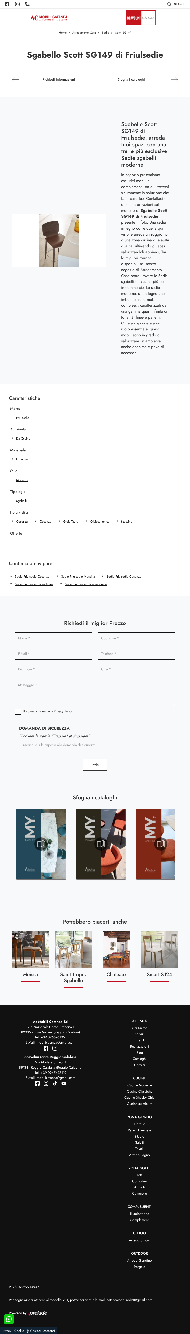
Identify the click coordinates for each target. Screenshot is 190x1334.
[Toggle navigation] (182, 18)
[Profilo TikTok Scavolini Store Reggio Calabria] (53, 1082)
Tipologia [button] (17, 491)
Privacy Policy (63, 711)
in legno (22, 459)
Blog (139, 1052)
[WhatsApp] (9, 1319)
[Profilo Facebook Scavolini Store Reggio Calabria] (38, 1082)
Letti (139, 1174)
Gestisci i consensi (42, 1330)
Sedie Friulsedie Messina (78, 576)
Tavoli (139, 1148)
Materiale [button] (18, 450)
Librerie (139, 1123)
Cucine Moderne (139, 1085)
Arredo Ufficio (139, 1240)
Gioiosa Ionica (99, 521)
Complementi (139, 1219)
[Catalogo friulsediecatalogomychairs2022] (101, 844)
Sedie (105, 32)
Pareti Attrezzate (139, 1130)
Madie (139, 1136)
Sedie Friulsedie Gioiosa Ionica (86, 584)
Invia (95, 764)
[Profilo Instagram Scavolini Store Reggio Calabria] (45, 1082)
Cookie (19, 1330)
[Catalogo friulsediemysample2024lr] (161, 844)
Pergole (139, 1266)
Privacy (6, 1330)
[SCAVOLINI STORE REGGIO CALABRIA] (141, 17)
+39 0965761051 (53, 1037)
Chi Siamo (139, 1027)
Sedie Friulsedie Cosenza (32, 576)
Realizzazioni (139, 1046)
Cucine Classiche (139, 1091)
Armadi (139, 1187)
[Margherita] (15, 79)
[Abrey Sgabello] (174, 79)
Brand (139, 1040)
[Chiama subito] (28, 4)
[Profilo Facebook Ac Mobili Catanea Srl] (7, 4)
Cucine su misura (139, 1103)
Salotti (139, 1142)
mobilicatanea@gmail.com (56, 1042)
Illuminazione (139, 1213)
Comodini (139, 1181)
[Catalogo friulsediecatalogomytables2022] (41, 844)
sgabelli (21, 500)
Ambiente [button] (18, 429)
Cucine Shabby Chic (139, 1097)
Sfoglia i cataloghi (131, 79)
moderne (22, 480)
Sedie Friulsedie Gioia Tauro (34, 584)
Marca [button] (15, 408)
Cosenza (22, 521)
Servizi (139, 1034)
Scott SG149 (123, 32)
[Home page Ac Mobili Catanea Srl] (49, 17)
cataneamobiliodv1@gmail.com (129, 1299)
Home (63, 32)
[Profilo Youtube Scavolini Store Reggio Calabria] (62, 1082)
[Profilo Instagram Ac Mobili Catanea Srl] (18, 4)
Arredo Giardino (139, 1260)
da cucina (23, 438)
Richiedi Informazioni (58, 79)
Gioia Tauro (70, 521)
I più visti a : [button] (20, 512)
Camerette (139, 1193)
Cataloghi (140, 1058)
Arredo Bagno (139, 1154)
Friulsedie (22, 417)
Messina (126, 521)
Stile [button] (13, 470)
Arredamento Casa (84, 32)
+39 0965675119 (53, 1072)
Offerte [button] (16, 533)
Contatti (139, 1064)
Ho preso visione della (47, 711)
